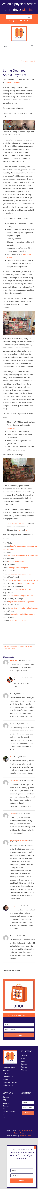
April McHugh (14, 660)
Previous (24, 61)
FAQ (4, 1100)
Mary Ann (13, 813)
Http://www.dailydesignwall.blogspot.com (22, 555)
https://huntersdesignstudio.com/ (21, 596)
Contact (6, 1097)
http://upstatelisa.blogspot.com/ (19, 574)
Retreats (24, 1067)
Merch (23, 1058)
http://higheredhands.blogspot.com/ (21, 602)
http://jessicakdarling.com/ (19, 568)
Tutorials (6, 1106)
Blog (4, 1109)
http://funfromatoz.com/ (22, 589)
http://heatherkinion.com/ (17, 562)
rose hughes (13, 906)
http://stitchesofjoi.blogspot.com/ (22, 614)
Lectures (6, 1103)
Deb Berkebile (14, 780)
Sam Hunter (17, 678)
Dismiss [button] (27, 10)
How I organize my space (16, 524)
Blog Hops (6, 646)
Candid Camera (14, 646)
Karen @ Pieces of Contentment (19, 840)
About (5, 1117)
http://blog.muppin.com (18, 620)
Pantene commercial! (12, 82)
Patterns (24, 1055)
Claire (11, 757)
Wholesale (24, 1070)
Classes (24, 1064)
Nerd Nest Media (25, 1136)
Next (31, 61)
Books (23, 1061)
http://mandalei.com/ (27, 583)
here (19, 530)
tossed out (11, 428)
